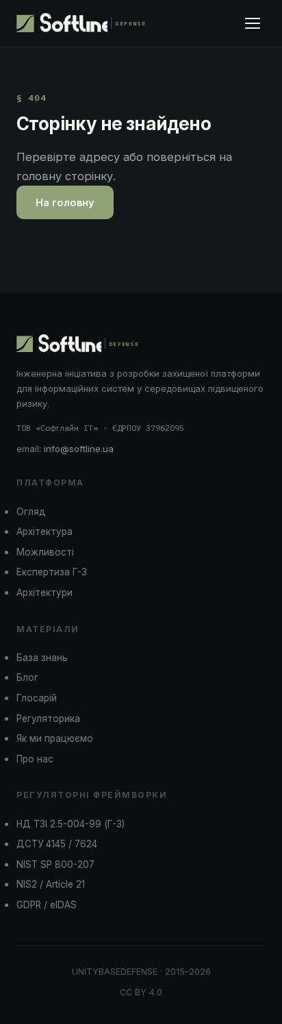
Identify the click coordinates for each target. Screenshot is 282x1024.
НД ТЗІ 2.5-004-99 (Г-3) (70, 824)
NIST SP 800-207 (55, 864)
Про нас (34, 758)
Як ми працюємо (54, 738)
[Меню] (253, 23)
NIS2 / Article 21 (50, 884)
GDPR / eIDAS (46, 904)
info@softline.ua (79, 448)
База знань (42, 657)
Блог (27, 677)
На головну (65, 202)
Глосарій (36, 697)
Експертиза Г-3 (51, 571)
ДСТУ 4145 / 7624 (56, 843)
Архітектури (44, 592)
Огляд (31, 511)
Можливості (45, 552)
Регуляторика (48, 718)
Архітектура (44, 531)
